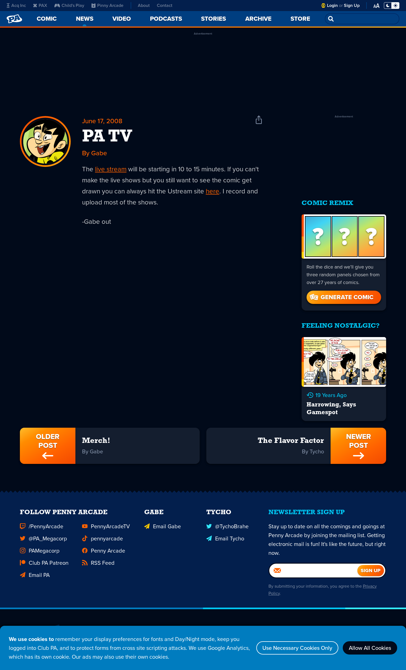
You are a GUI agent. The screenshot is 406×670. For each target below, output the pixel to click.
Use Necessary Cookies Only (297, 648)
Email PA (39, 575)
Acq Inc (18, 5)
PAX (43, 5)
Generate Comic (347, 297)
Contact (164, 5)
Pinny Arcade (110, 5)
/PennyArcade (46, 526)
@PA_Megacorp (48, 538)
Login (332, 5)
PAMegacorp (44, 550)
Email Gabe (167, 526)
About (144, 5)
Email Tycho (229, 538)
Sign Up (352, 5)
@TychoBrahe (232, 526)
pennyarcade (107, 538)
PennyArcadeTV (110, 526)
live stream (110, 169)
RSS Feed (103, 563)
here (212, 191)
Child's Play (73, 5)
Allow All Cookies (370, 648)
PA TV (107, 137)
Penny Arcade (108, 550)
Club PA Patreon (48, 563)
